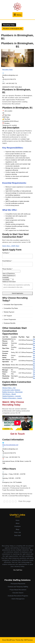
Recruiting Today (9, 25)
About (17, 523)
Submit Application (17, 293)
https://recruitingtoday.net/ (10, 445)
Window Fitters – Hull (8, 388)
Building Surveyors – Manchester (12, 392)
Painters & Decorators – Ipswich (12, 398)
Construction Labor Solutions (11, 390)
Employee (17, 526)
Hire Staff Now (17, 570)
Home (17, 520)
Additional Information (9, 281)
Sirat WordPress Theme (11, 640)
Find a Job (17, 532)
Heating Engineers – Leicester (11, 396)
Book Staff (17, 535)
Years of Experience (8, 273)
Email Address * (7, 261)
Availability (5, 277)
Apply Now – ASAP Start (10, 246)
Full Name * (6, 253)
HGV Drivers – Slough (9, 394)
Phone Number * (7, 269)
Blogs (17, 529)
